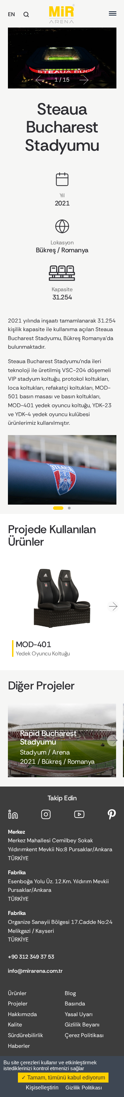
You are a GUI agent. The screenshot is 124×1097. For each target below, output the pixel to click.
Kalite (15, 1024)
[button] (40, 80)
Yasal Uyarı (79, 1014)
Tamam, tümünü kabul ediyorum (65, 1077)
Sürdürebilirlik (25, 1035)
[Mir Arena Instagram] (46, 814)
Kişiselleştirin (42, 1087)
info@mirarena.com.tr (35, 970)
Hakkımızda (22, 1014)
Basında (75, 1003)
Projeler (18, 1003)
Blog (70, 993)
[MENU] (112, 13)
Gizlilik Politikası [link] (83, 1087)
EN (11, 14)
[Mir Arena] (62, 13)
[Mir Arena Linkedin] (13, 814)
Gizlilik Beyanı (82, 1024)
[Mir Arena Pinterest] (111, 814)
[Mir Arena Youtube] (79, 814)
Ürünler (17, 993)
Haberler (19, 1045)
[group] (62, 610)
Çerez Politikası (84, 1035)
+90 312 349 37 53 (31, 956)
